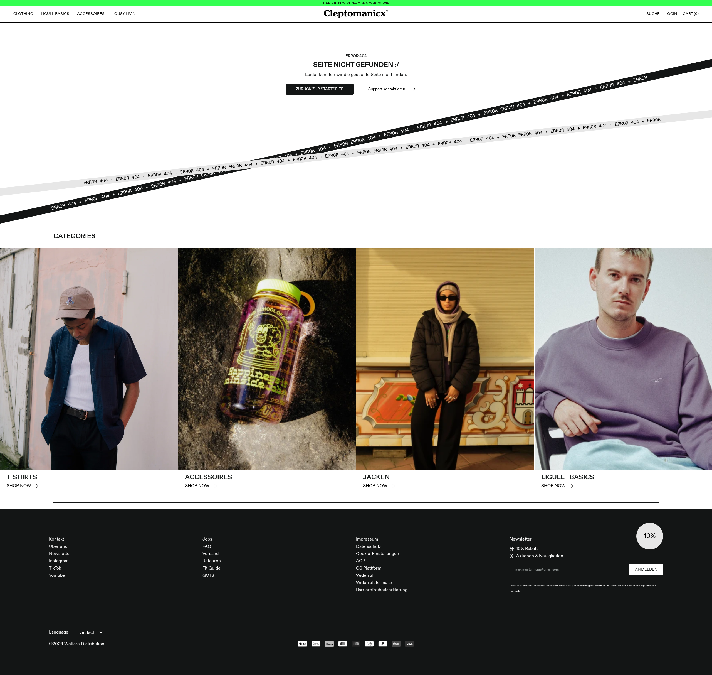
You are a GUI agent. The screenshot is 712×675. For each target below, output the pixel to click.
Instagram (58, 561)
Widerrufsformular (374, 583)
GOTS (208, 575)
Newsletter (60, 554)
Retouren (211, 561)
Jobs (207, 539)
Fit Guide (211, 568)
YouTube (57, 575)
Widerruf (365, 575)
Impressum (367, 539)
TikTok (55, 568)
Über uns (58, 546)
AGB (360, 561)
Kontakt (56, 539)
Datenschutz (368, 546)
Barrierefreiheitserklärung (381, 590)
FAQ (206, 546)
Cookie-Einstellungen (377, 554)
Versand (210, 554)
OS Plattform (368, 568)
